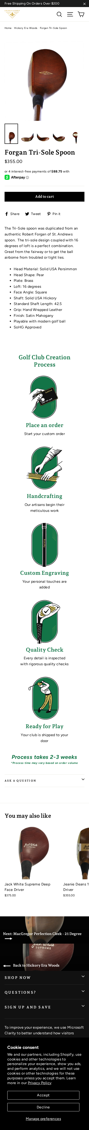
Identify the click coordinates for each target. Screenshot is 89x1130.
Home (8, 28)
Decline (43, 1107)
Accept (43, 1095)
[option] (44, 78)
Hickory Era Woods (25, 28)
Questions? (20, 992)
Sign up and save (28, 1007)
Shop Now (18, 977)
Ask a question (21, 780)
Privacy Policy (40, 1083)
